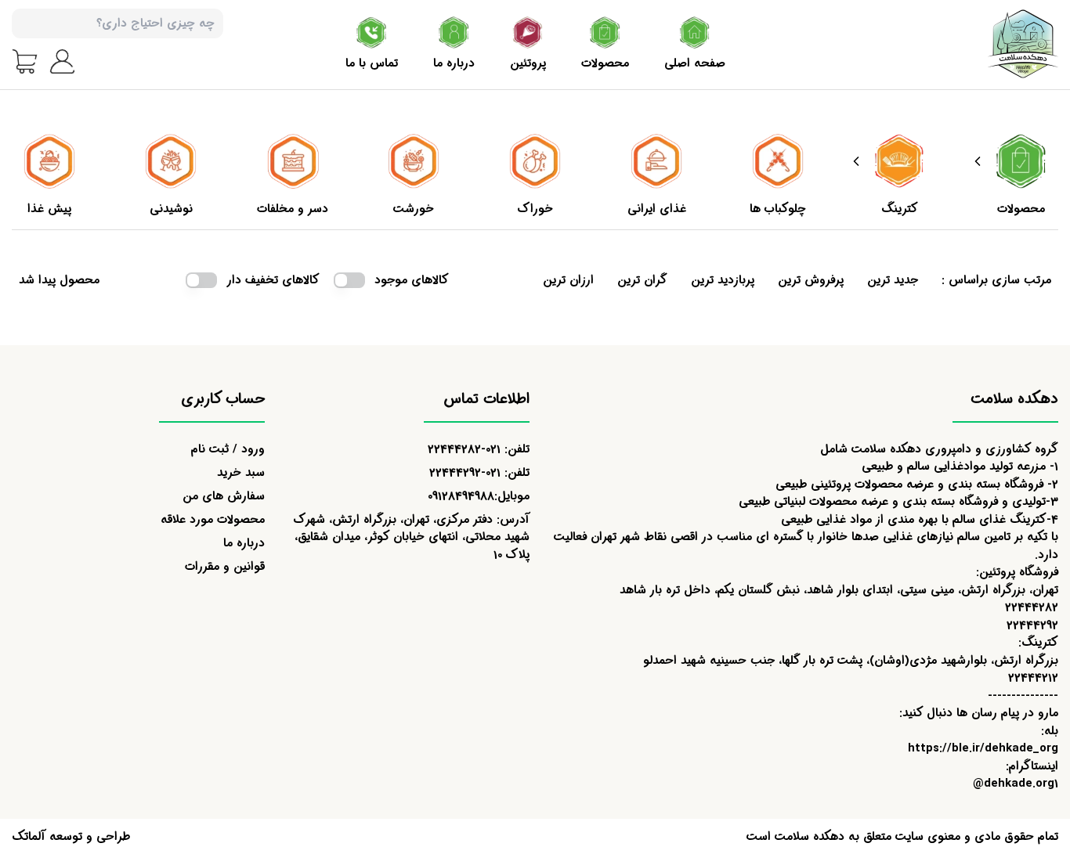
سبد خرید (241, 472)
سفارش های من (224, 496)
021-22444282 (464, 449)
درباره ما (244, 543)
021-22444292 (465, 472)
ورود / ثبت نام (228, 449)
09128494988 (461, 496)
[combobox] (117, 23)
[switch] (349, 280)
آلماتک (28, 836)
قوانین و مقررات (225, 566)
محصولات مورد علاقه (213, 519)
